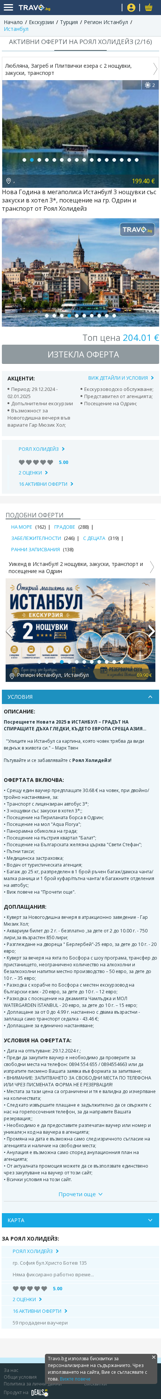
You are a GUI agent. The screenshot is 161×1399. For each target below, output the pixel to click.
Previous (9, 634)
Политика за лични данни (33, 1384)
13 (114, 160)
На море (21, 526)
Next (152, 634)
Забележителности (36, 538)
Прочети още (77, 1194)
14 (122, 160)
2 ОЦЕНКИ (30, 472)
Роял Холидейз (39, 449)
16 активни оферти (43, 484)
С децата (94, 538)
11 (99, 160)
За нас (11, 1370)
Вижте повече (75, 1379)
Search (113, 7)
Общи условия (20, 1377)
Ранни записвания (35, 549)
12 (107, 160)
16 (137, 160)
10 (92, 160)
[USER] (131, 8)
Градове (64, 526)
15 (129, 160)
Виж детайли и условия (118, 378)
